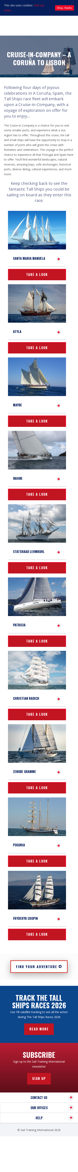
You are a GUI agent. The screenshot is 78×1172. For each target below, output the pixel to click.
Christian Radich (26, 698)
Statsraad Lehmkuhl (29, 552)
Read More (39, 1029)
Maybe (17, 405)
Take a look (37, 274)
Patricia (19, 625)
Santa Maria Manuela (29, 258)
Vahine (18, 478)
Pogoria (19, 845)
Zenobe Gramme (24, 772)
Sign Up (39, 1078)
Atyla (17, 332)
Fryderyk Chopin (25, 918)
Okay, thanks (64, 7)
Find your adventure (36, 966)
